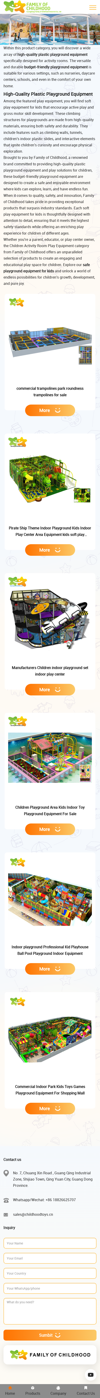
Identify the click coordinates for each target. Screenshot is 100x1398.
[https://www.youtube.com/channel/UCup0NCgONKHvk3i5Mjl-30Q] (90, 1375)
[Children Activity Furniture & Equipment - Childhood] (33, 7)
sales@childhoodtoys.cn (33, 1214)
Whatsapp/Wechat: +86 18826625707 (44, 1199)
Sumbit (46, 1335)
